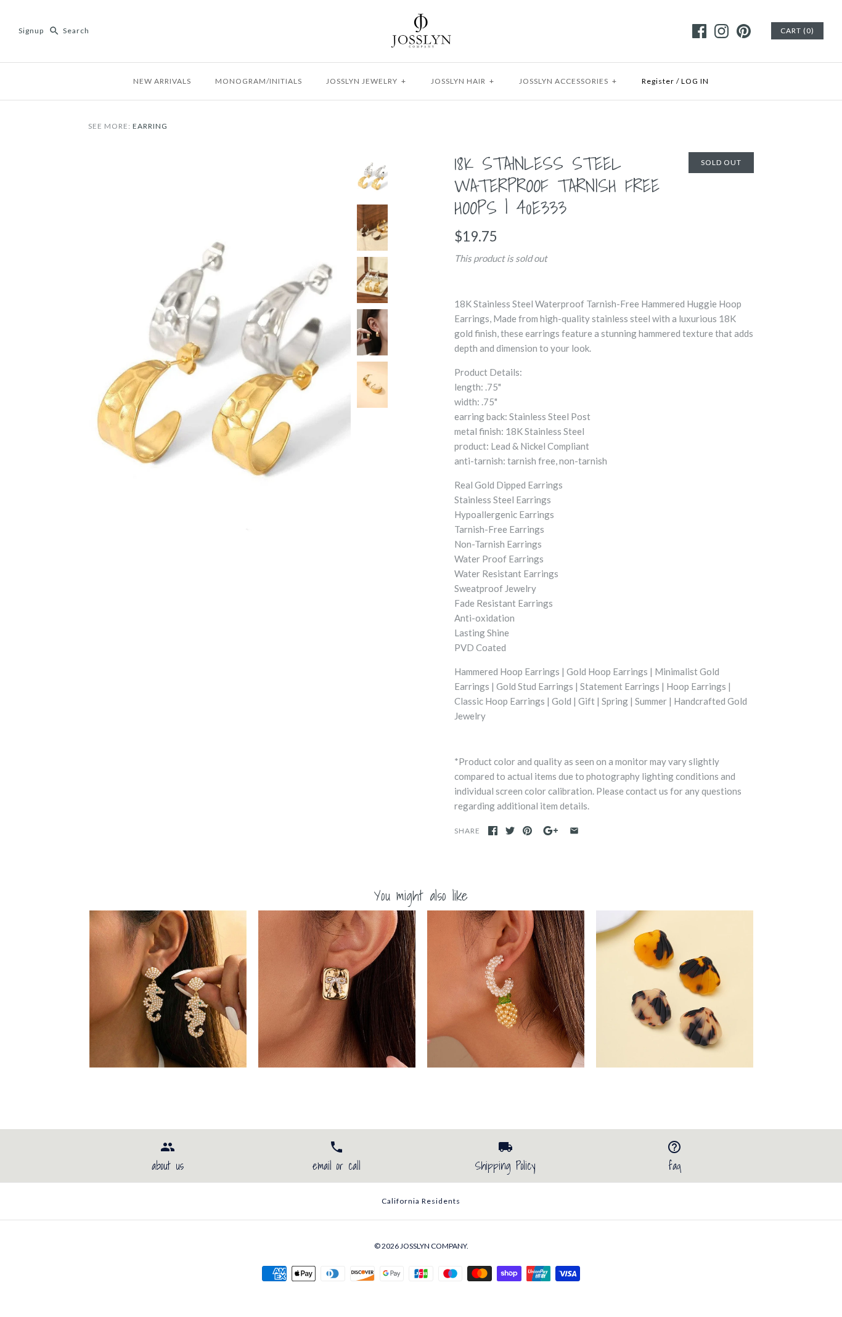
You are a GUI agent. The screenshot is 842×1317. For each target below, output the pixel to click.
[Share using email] (574, 830)
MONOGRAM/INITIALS (258, 81)
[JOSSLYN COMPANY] (421, 19)
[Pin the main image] (527, 830)
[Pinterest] (744, 31)
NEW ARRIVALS (162, 81)
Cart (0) (797, 30)
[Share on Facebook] (492, 830)
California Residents (421, 1201)
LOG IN (695, 81)
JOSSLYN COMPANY (433, 1245)
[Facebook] (699, 31)
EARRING (150, 126)
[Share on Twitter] (510, 830)
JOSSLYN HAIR (462, 81)
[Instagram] (721, 31)
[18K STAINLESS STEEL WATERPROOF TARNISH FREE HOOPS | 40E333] (219, 159)
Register (658, 81)
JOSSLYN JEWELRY (366, 81)
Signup (31, 30)
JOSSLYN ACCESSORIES (568, 81)
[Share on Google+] (551, 830)
